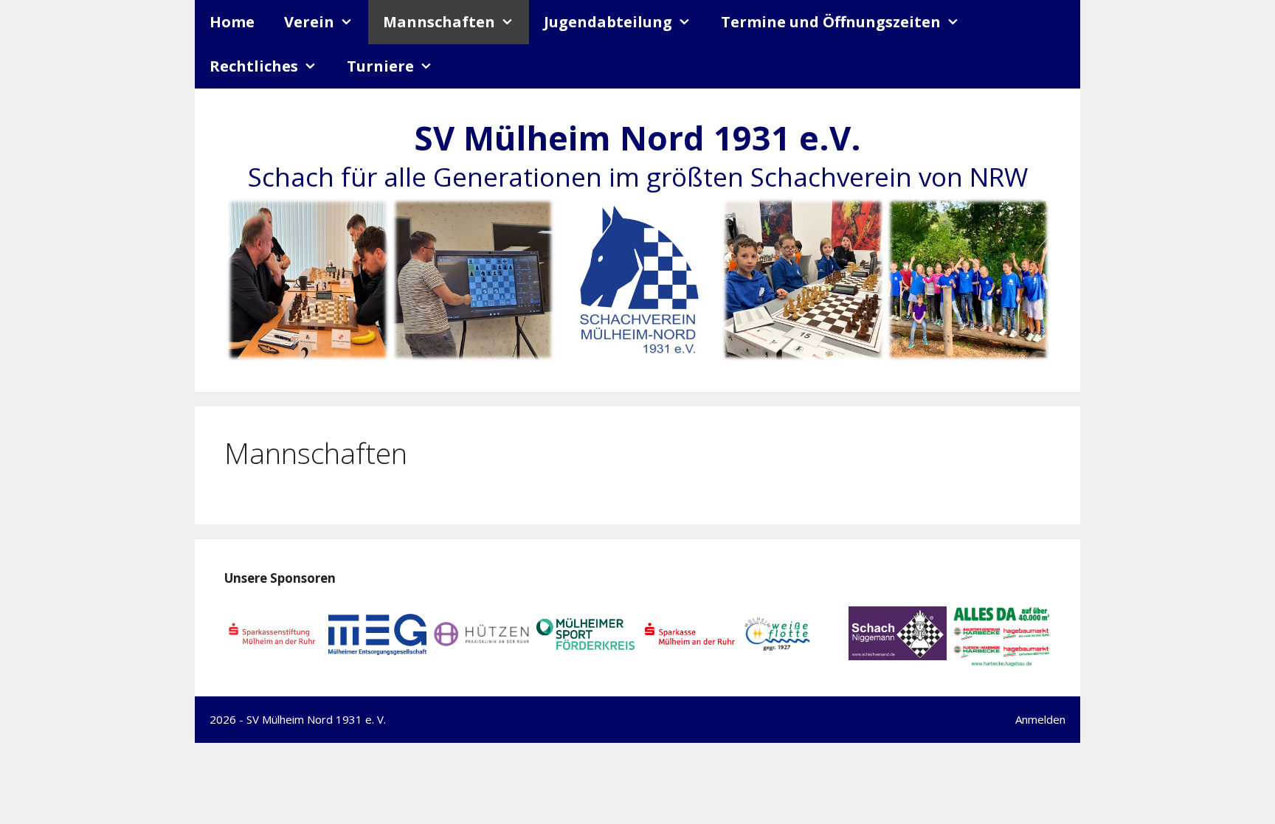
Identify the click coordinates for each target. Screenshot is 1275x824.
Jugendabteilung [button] (608, 22)
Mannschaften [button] (439, 22)
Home (232, 22)
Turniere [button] (380, 66)
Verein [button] (309, 22)
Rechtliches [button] (254, 66)
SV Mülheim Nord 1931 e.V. (637, 137)
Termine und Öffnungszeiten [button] (831, 22)
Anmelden (1040, 719)
